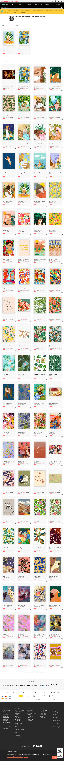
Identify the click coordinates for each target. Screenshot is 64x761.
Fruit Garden (52, 317)
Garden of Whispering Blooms (55, 518)
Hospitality (17, 735)
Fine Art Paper (31, 719)
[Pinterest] (40, 746)
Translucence (21, 663)
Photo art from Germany (56, 713)
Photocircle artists (6, 726)
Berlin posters (43, 708)
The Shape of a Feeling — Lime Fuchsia (55, 490)
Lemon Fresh (52, 201)
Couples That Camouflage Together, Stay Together (8, 288)
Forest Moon (52, 115)
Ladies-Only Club (53, 259)
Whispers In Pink (22, 634)
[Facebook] (37, 746)
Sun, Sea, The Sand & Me (23, 259)
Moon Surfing (5, 172)
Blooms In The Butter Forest (40, 605)
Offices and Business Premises (18, 732)
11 (38, 672)
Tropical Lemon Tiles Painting (24, 86)
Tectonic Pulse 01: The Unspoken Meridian (55, 461)
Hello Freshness (53, 374)
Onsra (3, 576)
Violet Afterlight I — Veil (23, 432)
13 (42, 672)
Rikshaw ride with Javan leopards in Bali (24, 115)
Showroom (17, 713)
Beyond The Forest (6, 663)
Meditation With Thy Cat (24, 201)
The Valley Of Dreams (23, 518)
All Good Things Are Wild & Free (24, 288)
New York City (43, 710)
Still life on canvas (56, 730)
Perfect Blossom (22, 317)
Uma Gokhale (6, 87)
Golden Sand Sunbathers (55, 663)
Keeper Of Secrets (53, 576)
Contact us (5, 708)
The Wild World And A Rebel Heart (8, 201)
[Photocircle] (7, 5)
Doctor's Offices (19, 737)
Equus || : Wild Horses (7, 605)
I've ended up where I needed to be (8, 143)
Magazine (17, 720)
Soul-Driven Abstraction (39, 634)
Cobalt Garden (37, 576)
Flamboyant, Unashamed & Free (55, 288)
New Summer (52, 230)
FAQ (3, 713)
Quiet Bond (36, 490)
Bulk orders (18, 726)
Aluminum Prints (32, 713)
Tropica (35, 345)
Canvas (29, 717)
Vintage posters (56, 726)
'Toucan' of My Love (38, 288)
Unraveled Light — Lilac (8, 461)
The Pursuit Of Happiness (40, 172)
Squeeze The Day (22, 172)
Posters (29, 714)
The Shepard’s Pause (23, 490)
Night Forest (21, 547)
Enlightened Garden (38, 432)
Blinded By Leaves (38, 230)
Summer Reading (38, 115)
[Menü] (62, 748)
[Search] (61, 7)
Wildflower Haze (22, 403)
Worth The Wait (6, 317)
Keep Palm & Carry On (23, 143)
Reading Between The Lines (55, 605)
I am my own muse (7, 259)
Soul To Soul (36, 86)
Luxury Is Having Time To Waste (40, 403)
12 (40, 672)
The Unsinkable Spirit (7, 403)
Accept (54, 757)
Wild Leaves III (37, 317)
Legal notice (5, 720)
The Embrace (37, 461)
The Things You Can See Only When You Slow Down (40, 201)
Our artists (17, 719)
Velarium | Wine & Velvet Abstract (55, 547)
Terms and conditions (18, 756)
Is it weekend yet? (53, 403)
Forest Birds (52, 345)
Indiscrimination (22, 345)
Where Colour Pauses (7, 490)
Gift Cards (30, 720)
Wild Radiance (21, 605)
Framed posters (31, 716)
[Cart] (61, 1)
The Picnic (51, 432)
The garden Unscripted (39, 518)
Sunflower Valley (6, 547)
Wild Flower (21, 374)
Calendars (30, 708)
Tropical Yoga (5, 230)
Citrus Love (20, 230)
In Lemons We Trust (7, 345)
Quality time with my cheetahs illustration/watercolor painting (40, 374)
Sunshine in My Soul (38, 143)
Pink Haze (4, 634)
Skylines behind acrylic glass (56, 721)
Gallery (16, 716)
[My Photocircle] (59, 1)
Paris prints (43, 711)
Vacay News (52, 143)
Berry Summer (37, 663)
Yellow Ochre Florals (54, 634)
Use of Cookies (6, 722)
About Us (17, 708)
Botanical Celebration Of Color (40, 547)
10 (36, 672)
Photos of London (44, 713)
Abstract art (55, 715)
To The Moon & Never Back (55, 86)
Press (16, 714)
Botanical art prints (55, 728)
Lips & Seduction (6, 518)
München (42, 717)
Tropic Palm (5, 374)
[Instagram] (34, 746)
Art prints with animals (56, 724)
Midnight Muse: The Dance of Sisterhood (8, 86)
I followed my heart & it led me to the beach (55, 172)
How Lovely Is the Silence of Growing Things (8, 115)
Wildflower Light (6, 432)
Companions (21, 461)
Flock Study (21, 576)
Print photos (18, 717)
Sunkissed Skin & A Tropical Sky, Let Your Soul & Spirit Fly (40, 259)
